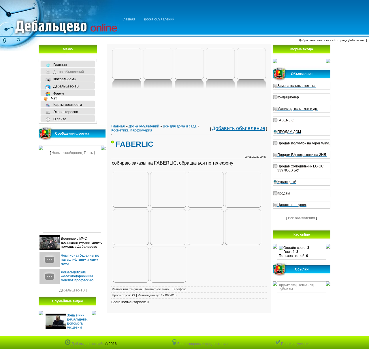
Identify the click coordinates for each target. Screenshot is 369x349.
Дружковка (287, 285)
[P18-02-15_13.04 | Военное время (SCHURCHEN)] (158, 64)
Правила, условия (295, 344)
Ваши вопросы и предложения (202, 344)
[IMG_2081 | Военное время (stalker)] (189, 64)
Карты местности (67, 105)
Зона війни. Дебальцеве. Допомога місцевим (77, 321)
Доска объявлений (159, 19)
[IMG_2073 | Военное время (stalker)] (126, 64)
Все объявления (301, 218)
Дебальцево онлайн (87, 344)
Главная (128, 19)
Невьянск (305, 285)
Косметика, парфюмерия (131, 130)
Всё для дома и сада (180, 126)
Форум (58, 93)
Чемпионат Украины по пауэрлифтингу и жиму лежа (80, 259)
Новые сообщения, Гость (72, 153)
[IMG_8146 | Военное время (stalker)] (251, 64)
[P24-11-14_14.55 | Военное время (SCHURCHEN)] (220, 64)
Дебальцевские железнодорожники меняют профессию (77, 276)
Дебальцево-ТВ (72, 290)
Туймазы (286, 289)
